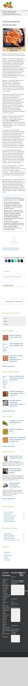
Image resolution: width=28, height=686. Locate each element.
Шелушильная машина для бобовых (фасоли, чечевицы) (17, 582)
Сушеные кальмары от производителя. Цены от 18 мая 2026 (17, 393)
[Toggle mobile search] (22, 2)
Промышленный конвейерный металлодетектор (14, 485)
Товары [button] (5, 321)
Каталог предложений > (9, 498)
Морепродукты (6, 248)
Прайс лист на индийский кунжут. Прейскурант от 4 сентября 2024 (17, 439)
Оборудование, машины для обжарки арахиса (15, 631)
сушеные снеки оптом (14, 200)
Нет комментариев (13, 249)
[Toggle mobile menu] (25, 2)
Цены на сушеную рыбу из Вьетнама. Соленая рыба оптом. (16, 378)
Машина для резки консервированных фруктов (15, 470)
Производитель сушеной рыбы (12, 197)
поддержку (5, 636)
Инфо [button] (5, 318)
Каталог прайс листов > (8, 366)
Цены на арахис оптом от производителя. (15, 605)
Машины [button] (6, 324)
